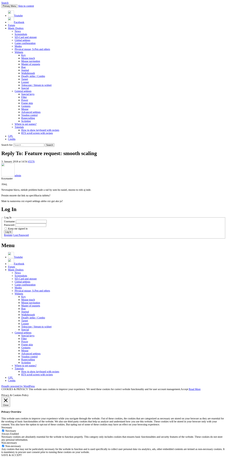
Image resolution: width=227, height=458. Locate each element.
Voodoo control (29, 115)
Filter (24, 97)
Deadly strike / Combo (33, 76)
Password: (9, 225)
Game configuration (25, 43)
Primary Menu (9, 6)
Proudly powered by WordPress (18, 386)
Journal (25, 70)
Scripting (26, 121)
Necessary (10, 430)
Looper (25, 82)
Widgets (19, 52)
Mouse (24, 109)
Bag (23, 67)
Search (4, 2)
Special (25, 88)
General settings (23, 91)
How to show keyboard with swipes (40, 130)
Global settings (22, 40)
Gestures (25, 106)
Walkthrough (28, 73)
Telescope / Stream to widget (36, 85)
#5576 (31, 161)
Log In (8, 232)
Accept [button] (184, 389)
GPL (10, 136)
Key (23, 55)
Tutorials (19, 127)
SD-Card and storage (26, 37)
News (18, 31)
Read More (195, 389)
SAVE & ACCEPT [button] (11, 455)
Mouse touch (28, 58)
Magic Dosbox (16, 28)
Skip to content (26, 5)
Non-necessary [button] (9, 442)
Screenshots (21, 34)
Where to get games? (26, 124)
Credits (11, 139)
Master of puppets (30, 64)
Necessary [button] (6, 427)
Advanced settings (31, 112)
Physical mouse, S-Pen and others (32, 49)
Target (24, 79)
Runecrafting (28, 118)
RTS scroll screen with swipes (37, 133)
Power (24, 100)
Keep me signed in (18, 228)
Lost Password (21, 235)
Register (8, 235)
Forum (11, 25)
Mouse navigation (30, 61)
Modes (18, 46)
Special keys (27, 94)
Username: (10, 221)
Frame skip (27, 103)
